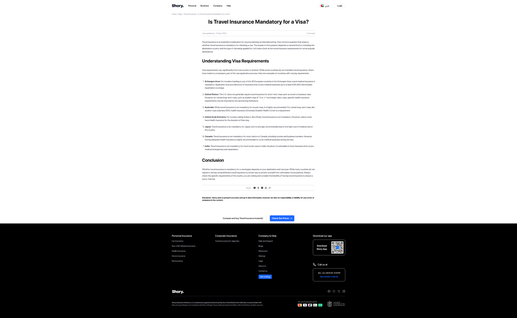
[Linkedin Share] (262, 188)
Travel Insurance (190, 14)
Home (174, 14)
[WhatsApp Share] (266, 188)
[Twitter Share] (258, 188)
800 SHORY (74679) (329, 277)
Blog (180, 14)
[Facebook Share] (255, 188)
